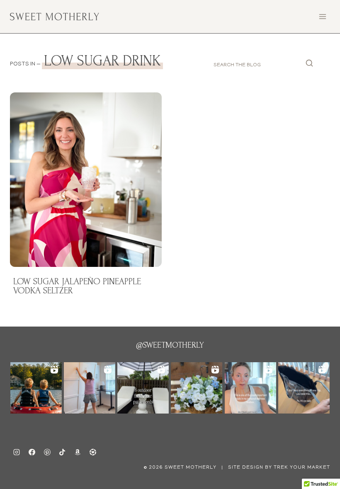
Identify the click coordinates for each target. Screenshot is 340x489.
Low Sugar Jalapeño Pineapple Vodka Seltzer (77, 285)
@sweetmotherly (170, 345)
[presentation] (86, 179)
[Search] (309, 65)
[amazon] (77, 452)
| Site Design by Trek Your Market (275, 467)
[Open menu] (322, 16)
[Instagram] (16, 452)
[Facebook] (32, 452)
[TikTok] (62, 452)
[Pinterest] (47, 452)
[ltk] (93, 452)
